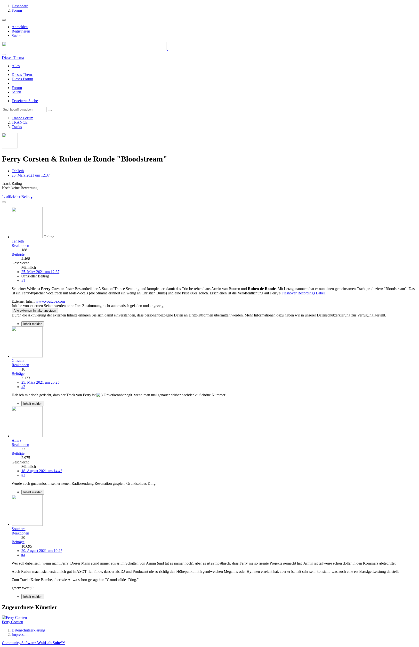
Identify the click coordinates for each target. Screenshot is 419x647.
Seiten (16, 92)
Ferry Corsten (12, 622)
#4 (23, 555)
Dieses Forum (22, 79)
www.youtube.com (50, 301)
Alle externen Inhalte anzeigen (35, 310)
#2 (23, 387)
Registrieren (21, 31)
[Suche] (4, 54)
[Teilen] (4, 202)
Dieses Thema (22, 75)
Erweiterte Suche (25, 101)
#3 (23, 475)
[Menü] (4, 20)
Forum (17, 88)
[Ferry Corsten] (14, 617)
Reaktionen (20, 245)
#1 (23, 280)
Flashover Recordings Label (303, 293)
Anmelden (20, 27)
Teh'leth (18, 171)
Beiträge (18, 254)
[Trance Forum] (85, 49)
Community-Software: (33, 643)
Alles (16, 66)
